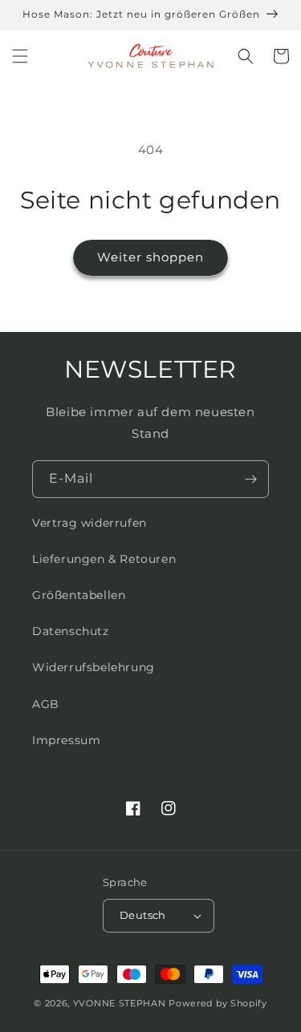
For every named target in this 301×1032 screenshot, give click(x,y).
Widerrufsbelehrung (93, 667)
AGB (45, 704)
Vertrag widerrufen (89, 523)
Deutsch (143, 915)
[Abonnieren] (250, 479)
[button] (20, 56)
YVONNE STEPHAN (119, 1003)
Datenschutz (70, 631)
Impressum (66, 740)
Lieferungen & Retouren (104, 559)
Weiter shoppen (150, 257)
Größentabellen (78, 595)
